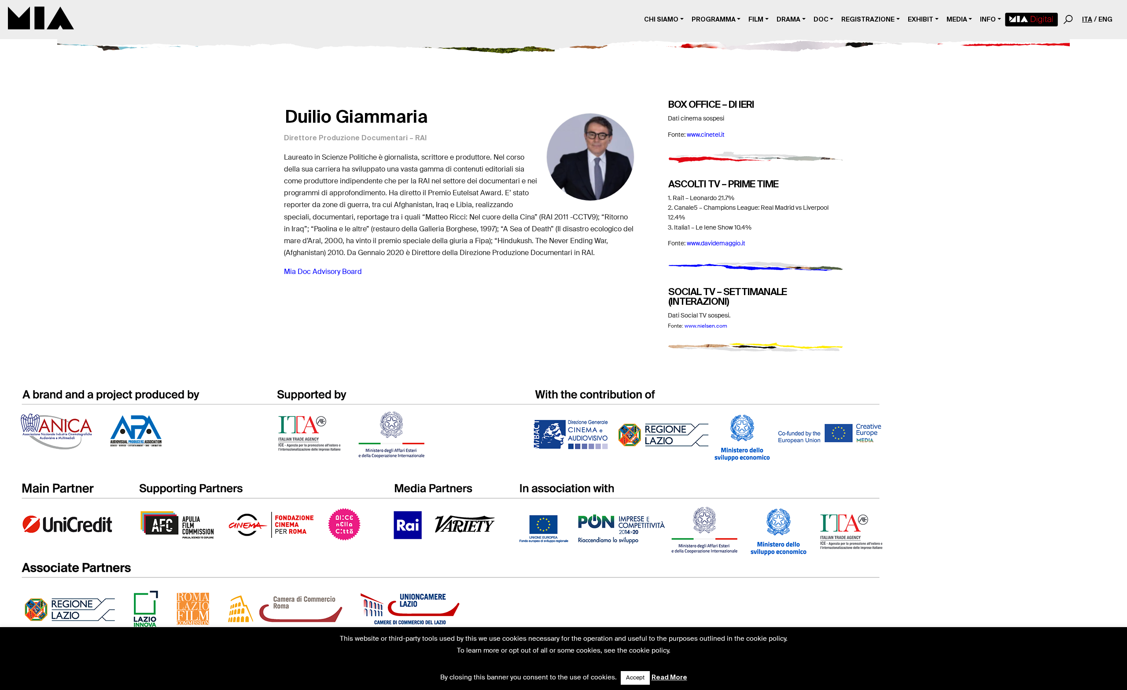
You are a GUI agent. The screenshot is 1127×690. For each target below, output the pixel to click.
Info (988, 19)
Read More (669, 677)
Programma (714, 19)
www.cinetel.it (706, 135)
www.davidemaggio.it (716, 244)
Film (755, 19)
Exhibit (920, 19)
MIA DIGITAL (1031, 19)
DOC (821, 19)
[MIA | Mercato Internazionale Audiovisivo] (41, 19)
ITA (1087, 19)
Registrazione (868, 19)
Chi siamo (661, 19)
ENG (1105, 19)
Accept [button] (635, 678)
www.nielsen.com (706, 326)
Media (957, 19)
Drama (788, 19)
